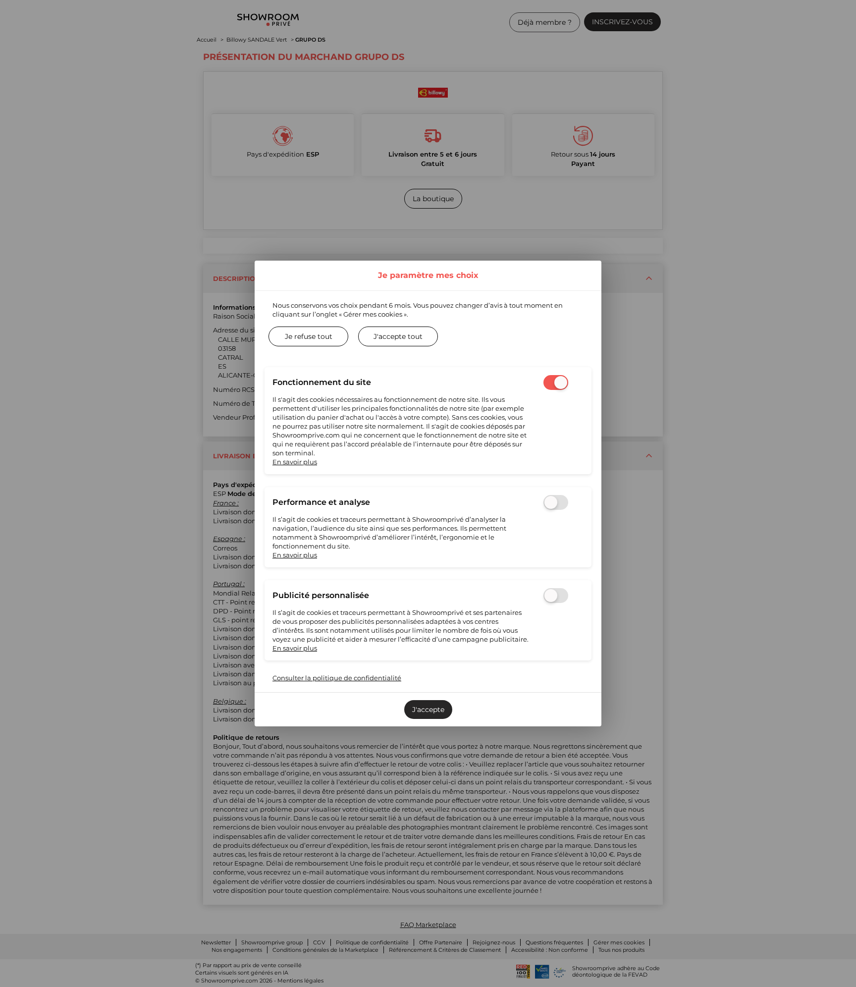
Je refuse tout (308, 336)
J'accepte (428, 709)
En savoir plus (294, 462)
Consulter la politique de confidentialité (336, 678)
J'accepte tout (398, 336)
